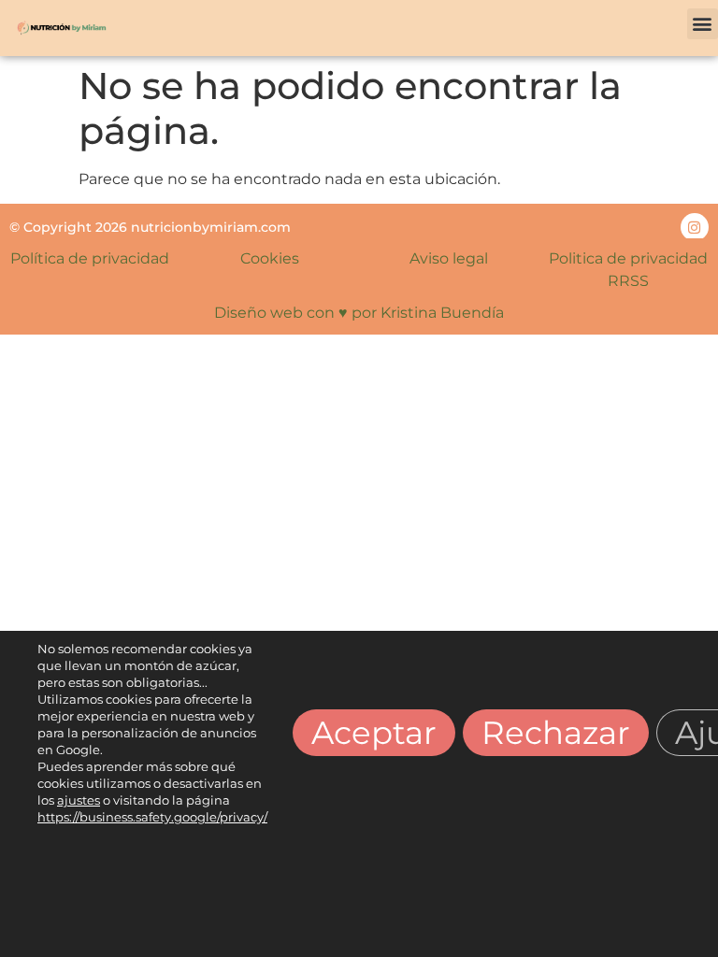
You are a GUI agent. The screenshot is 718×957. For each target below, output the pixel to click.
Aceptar (374, 732)
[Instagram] (695, 227)
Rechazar (555, 732)
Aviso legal (448, 258)
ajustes (78, 800)
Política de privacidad (89, 258)
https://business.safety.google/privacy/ (152, 816)
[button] (702, 23)
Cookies (269, 258)
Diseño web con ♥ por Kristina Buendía (359, 312)
